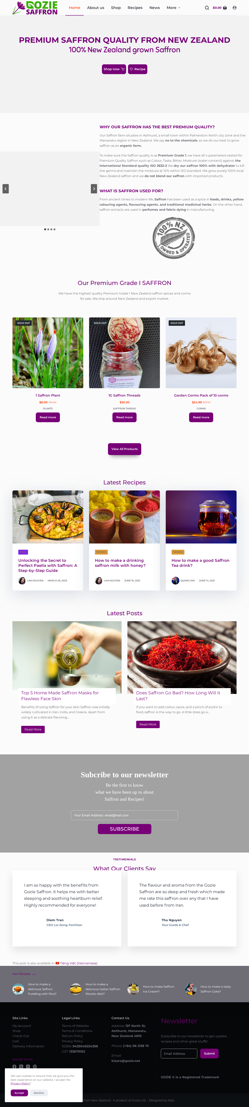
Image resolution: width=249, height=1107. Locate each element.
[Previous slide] (6, 188)
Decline (39, 1092)
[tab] (45, 229)
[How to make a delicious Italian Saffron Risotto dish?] (76, 989)
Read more (48, 417)
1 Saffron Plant (48, 395)
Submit (209, 1053)
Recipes (135, 7)
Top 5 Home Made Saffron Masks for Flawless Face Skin (60, 695)
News (154, 7)
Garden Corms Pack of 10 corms (201, 395)
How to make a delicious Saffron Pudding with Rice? (42, 989)
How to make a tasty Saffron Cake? (216, 989)
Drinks (101, 551)
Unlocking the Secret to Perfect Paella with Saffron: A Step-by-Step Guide (47, 565)
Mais (171, 1100)
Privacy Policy (20, 1083)
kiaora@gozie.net (125, 1061)
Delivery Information (28, 1046)
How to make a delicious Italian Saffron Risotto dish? (103, 989)
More (171, 7)
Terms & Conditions (77, 1031)
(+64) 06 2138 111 (136, 1046)
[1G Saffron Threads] (124, 352)
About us (95, 7)
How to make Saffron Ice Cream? (158, 989)
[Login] (235, 8)
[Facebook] (14, 1067)
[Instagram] (28, 1067)
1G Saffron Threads (124, 395)
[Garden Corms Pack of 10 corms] (201, 352)
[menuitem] (76, 963)
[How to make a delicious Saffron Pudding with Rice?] (18, 989)
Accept (19, 1092)
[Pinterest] (35, 1067)
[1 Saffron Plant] (47, 352)
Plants (48, 408)
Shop (116, 7)
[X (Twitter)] (21, 1067)
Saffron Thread (124, 408)
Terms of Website (75, 1026)
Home (74, 7)
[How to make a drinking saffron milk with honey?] (124, 516)
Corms (201, 408)
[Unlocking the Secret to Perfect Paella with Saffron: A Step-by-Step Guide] (47, 516)
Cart (15, 1041)
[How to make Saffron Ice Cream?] (133, 989)
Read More (35, 730)
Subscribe (124, 829)
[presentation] (67, 657)
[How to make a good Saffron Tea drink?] (201, 516)
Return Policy (72, 1036)
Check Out (20, 1036)
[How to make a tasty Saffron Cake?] (191, 989)
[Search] (207, 8)
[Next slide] (94, 188)
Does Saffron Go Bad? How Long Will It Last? (178, 695)
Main (23, 551)
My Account (21, 1026)
